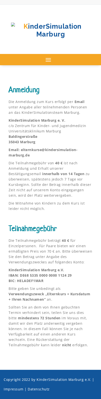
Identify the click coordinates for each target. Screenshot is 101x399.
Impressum (14, 389)
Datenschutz (39, 389)
